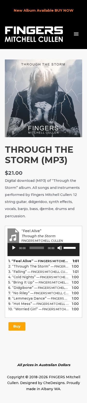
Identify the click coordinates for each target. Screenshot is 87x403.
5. (38, 282)
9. (38, 304)
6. (38, 287)
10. (38, 309)
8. (38, 298)
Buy (17, 326)
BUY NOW (64, 10)
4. (38, 277)
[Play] (13, 247)
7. (38, 293)
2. (38, 266)
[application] (43, 251)
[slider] (70, 247)
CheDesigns (54, 383)
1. (38, 261)
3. (38, 271)
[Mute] (59, 247)
